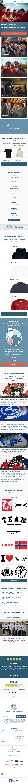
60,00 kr (14, 176)
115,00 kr (14, 181)
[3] (15, 675)
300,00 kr (14, 192)
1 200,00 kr (14, 203)
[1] (14, 360)
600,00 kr (14, 198)
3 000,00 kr (14, 208)
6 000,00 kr (14, 214)
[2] (15, 360)
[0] (12, 360)
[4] (17, 675)
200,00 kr (14, 187)
